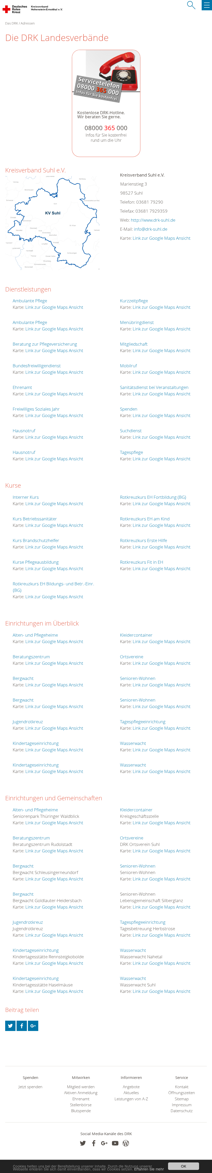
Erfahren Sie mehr (149, 1168)
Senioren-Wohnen (137, 678)
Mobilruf (128, 366)
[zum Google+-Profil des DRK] (104, 1143)
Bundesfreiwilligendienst (37, 366)
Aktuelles (131, 1092)
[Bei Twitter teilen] (10, 1026)
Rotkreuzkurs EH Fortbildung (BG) (153, 497)
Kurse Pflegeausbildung (36, 562)
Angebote (131, 1086)
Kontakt (181, 1086)
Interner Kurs (26, 497)
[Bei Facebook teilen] (22, 1026)
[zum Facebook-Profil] (83, 1143)
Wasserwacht (133, 743)
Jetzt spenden (30, 1086)
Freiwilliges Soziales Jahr (36, 409)
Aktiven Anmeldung (80, 1092)
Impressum (182, 1104)
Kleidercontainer (136, 635)
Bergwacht (23, 678)
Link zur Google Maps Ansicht (162, 238)
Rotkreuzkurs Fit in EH (141, 562)
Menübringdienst (137, 322)
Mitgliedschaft (134, 344)
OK (183, 1166)
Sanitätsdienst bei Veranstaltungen (154, 387)
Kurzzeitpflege (134, 301)
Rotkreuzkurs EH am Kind (145, 519)
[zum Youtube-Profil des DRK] (115, 1143)
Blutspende (81, 1110)
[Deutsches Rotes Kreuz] (15, 10)
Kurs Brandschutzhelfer (36, 540)
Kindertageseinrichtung (36, 743)
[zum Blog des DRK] (126, 1143)
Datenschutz (182, 1110)
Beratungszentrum (31, 657)
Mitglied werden (81, 1086)
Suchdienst (131, 431)
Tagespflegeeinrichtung (142, 722)
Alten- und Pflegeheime (35, 635)
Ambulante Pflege (30, 301)
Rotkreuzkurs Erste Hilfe (143, 540)
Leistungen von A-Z (131, 1098)
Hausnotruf (24, 431)
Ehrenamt (22, 387)
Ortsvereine (131, 657)
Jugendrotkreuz (28, 722)
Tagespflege (131, 452)
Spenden (128, 409)
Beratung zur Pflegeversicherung (45, 344)
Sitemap (182, 1098)
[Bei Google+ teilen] (33, 1026)
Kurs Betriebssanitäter (35, 519)
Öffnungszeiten (181, 1092)
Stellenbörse (81, 1104)
